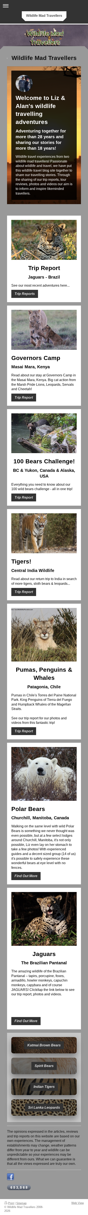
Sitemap (21, 1203)
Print (11, 1203)
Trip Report (24, 397)
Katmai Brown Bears (44, 1045)
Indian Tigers (44, 1086)
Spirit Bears (44, 1066)
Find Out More (26, 876)
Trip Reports (25, 294)
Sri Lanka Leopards (44, 1107)
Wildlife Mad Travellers (44, 15)
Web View (77, 1203)
